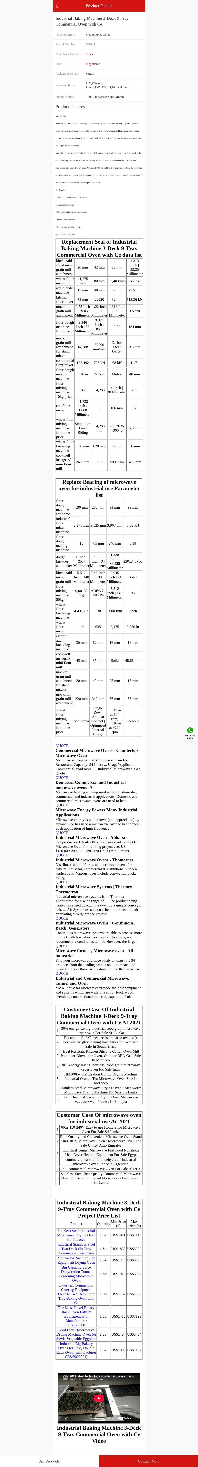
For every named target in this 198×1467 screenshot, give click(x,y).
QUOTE (62, 746)
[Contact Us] (190, 734)
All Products (49, 1461)
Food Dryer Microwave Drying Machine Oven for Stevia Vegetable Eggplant (76, 1334)
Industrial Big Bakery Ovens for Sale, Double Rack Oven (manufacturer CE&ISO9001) (76, 1350)
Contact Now (148, 1461)
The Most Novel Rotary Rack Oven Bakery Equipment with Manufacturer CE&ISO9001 (76, 1316)
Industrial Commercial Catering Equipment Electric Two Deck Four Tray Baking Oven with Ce (76, 1294)
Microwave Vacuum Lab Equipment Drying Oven (76, 1260)
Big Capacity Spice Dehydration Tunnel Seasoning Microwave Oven (76, 1273)
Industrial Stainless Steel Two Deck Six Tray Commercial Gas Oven (76, 1248)
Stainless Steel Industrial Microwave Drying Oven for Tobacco (76, 1235)
